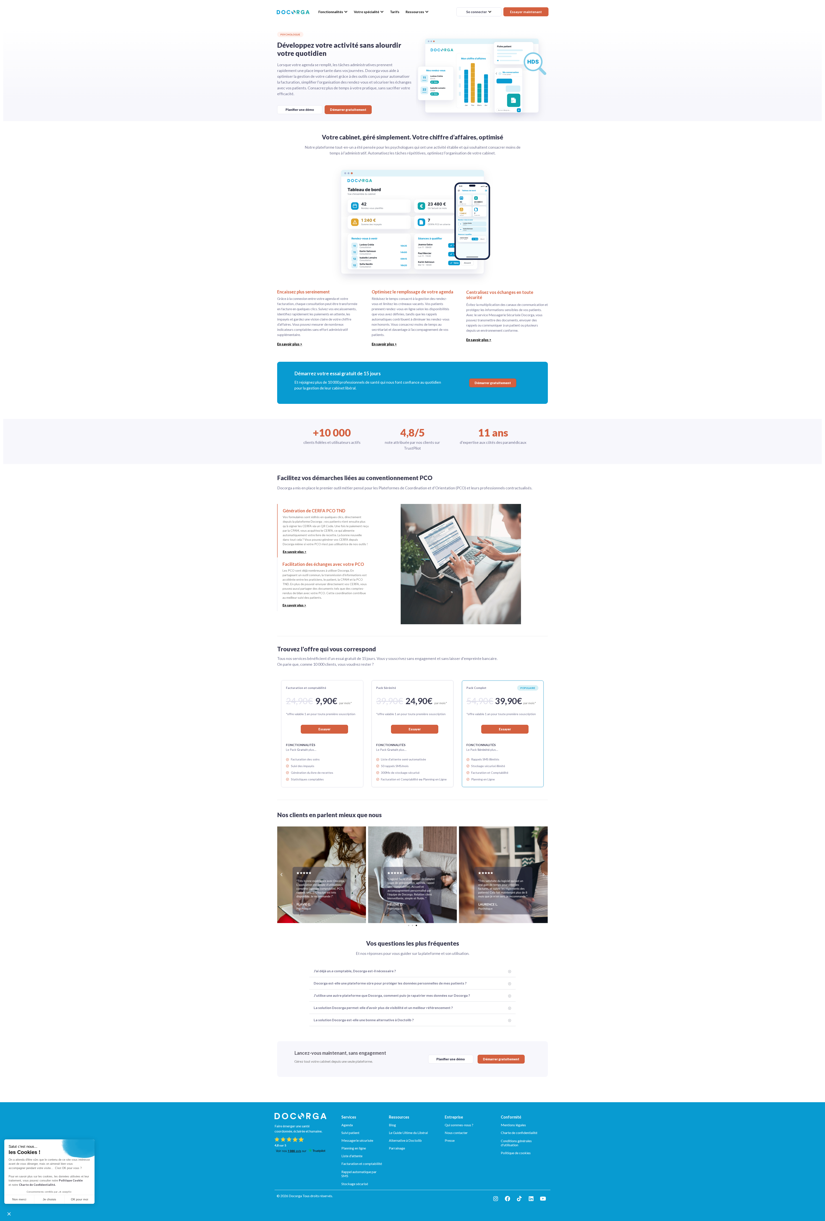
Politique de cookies (516, 1153)
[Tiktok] (519, 1198)
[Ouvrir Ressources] (427, 11)
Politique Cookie (71, 1180)
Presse (450, 1140)
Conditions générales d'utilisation (516, 1143)
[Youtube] (543, 1198)
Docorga (295, 1196)
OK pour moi (79, 1199)
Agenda (347, 1125)
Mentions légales (513, 1125)
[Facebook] (507, 1198)
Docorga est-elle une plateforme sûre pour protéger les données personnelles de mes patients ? (390, 983)
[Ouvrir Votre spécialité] (382, 11)
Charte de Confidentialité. (37, 1184)
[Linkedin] (531, 1198)
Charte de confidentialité (519, 1133)
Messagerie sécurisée (357, 1140)
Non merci (19, 1199)
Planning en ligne (353, 1148)
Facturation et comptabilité (361, 1163)
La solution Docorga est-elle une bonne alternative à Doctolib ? (364, 1020)
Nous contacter (456, 1133)
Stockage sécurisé (354, 1184)
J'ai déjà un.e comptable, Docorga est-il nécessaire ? (355, 971)
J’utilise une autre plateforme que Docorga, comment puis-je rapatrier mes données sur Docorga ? (392, 995)
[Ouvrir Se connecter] (490, 11)
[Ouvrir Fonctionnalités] (346, 11)
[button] (9, 1214)
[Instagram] (495, 1198)
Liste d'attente (351, 1156)
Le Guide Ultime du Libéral (408, 1133)
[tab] (325, 531)
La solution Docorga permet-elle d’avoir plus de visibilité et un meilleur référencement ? (383, 1008)
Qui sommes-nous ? (459, 1125)
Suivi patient (350, 1133)
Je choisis (49, 1199)
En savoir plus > (289, 344)
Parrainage (397, 1148)
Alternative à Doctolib (405, 1140)
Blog (392, 1125)
